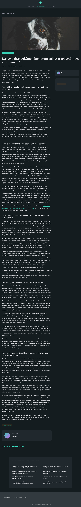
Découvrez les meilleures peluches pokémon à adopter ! (55, 472)
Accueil (28, 6)
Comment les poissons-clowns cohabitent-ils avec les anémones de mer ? (24, 467)
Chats (48, 6)
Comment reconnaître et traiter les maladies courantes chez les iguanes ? (24, 472)
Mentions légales (18, 497)
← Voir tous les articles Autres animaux (13, 446)
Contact (26, 497)
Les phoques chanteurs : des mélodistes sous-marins (55, 477)
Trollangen (7, 497)
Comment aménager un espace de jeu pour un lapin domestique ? (55, 467)
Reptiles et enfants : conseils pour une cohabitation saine (22, 477)
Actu (33, 6)
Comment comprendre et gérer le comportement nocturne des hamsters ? (23, 482)
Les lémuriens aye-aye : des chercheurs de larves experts (54, 482)
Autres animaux (40, 6)
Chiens (53, 6)
